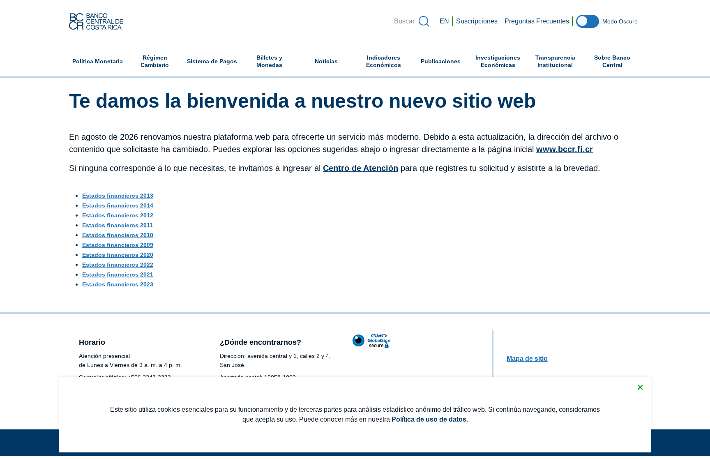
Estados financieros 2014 (117, 205)
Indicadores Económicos (389, 61)
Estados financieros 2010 (117, 235)
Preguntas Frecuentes (537, 21)
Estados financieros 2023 (117, 284)
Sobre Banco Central (612, 61)
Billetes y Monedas (269, 61)
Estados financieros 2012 (117, 215)
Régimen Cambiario (155, 61)
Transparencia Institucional (555, 61)
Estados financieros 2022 (117, 264)
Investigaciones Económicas (500, 61)
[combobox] (411, 21)
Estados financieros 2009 (117, 245)
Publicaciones (441, 61)
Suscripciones (477, 21)
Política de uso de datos (429, 419)
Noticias (326, 61)
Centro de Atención (360, 168)
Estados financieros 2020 (117, 254)
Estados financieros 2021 (117, 274)
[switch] (587, 21)
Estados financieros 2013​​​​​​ (117, 195)
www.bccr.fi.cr (564, 149)
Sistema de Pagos (212, 61)
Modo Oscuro (620, 21)
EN (444, 21)
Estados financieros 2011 (117, 225)
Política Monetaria (97, 61)
